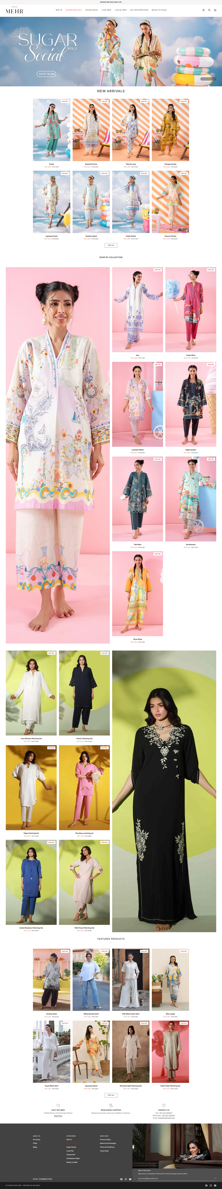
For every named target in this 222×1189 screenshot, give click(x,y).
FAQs (35, 1143)
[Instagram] (126, 1179)
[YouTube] (130, 1179)
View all (111, 245)
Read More (58, 1116)
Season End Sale (72, 1143)
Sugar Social (71, 1147)
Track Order (104, 1151)
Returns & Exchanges (108, 1143)
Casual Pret (70, 1155)
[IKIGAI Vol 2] (111, 51)
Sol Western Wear (73, 1158)
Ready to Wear (72, 1162)
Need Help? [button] (104, 1136)
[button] (92, 10)
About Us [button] (36, 1136)
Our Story (36, 1139)
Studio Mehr (12, 1185)
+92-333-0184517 (165, 1113)
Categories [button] (71, 1136)
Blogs (35, 1147)
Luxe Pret (70, 1151)
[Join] (214, 1178)
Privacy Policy (105, 1139)
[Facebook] (121, 1179)
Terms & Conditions (107, 1147)
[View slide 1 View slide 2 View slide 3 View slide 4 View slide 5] (111, 51)
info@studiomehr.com (166, 1118)
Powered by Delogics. (31, 1185)
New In (69, 1139)
